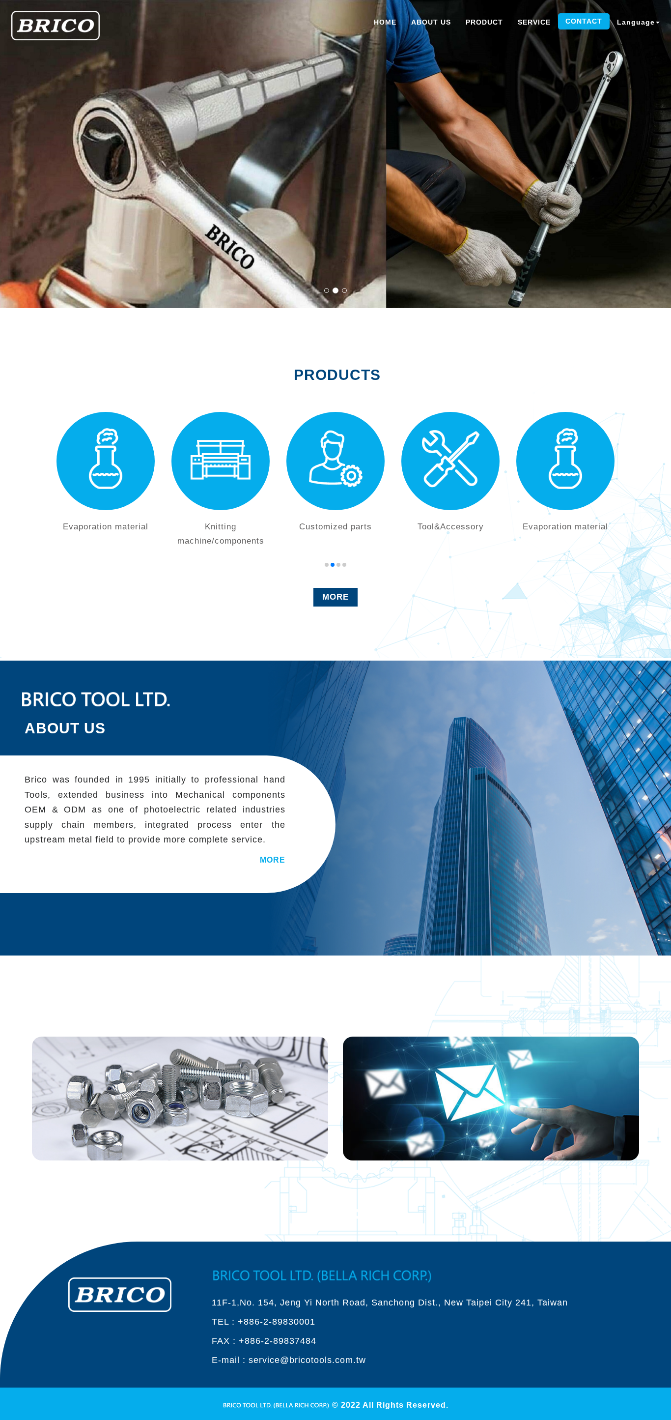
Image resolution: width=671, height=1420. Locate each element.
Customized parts (220, 526)
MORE (335, 597)
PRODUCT (484, 22)
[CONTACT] (491, 1098)
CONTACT (583, 21)
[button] (327, 565)
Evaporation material (450, 526)
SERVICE (534, 22)
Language (636, 22)
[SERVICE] (180, 1098)
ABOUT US (431, 22)
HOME (385, 22)
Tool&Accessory (336, 526)
